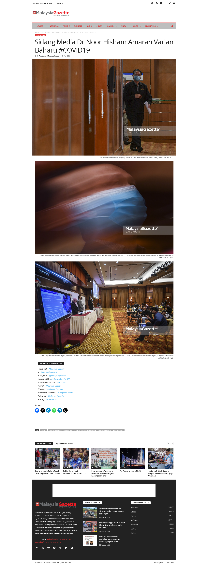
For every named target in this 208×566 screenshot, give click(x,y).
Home (37, 32)
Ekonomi (78, 26)
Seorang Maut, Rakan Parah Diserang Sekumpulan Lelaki (47, 472)
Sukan (99, 26)
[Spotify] (156, 3)
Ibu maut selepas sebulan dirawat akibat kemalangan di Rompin (111, 511)
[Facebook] (148, 3)
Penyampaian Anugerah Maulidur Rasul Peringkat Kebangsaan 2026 (102, 473)
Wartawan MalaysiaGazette (49, 56)
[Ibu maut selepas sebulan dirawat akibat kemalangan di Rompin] (90, 512)
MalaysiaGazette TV (60, 379)
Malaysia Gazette (57, 369)
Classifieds (150, 26)
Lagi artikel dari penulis (64, 443)
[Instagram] (152, 3)
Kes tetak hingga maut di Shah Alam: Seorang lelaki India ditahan (112, 525)
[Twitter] (169, 3)
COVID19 (43, 430)
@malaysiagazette (49, 372)
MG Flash (61, 382)
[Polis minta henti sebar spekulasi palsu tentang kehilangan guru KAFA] (90, 540)
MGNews (134, 520)
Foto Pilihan (45, 32)
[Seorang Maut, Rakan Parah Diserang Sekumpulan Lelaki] (47, 458)
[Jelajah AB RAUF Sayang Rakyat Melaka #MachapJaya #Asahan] (160, 458)
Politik (66, 26)
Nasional (54, 26)
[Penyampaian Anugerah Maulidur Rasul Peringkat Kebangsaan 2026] (104, 458)
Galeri (135, 26)
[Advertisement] (104, 422)
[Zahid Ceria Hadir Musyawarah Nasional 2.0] (76, 458)
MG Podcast (51, 399)
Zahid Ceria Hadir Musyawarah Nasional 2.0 (74, 472)
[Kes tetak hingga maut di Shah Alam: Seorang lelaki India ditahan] (90, 526)
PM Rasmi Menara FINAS (130, 471)
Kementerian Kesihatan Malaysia (60, 430)
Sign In (60, 3)
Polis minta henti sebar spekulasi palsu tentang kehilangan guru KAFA (109, 539)
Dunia (89, 26)
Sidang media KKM (104, 430)
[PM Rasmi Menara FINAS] (132, 458)
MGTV (123, 26)
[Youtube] (174, 3)
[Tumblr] (165, 3)
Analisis (110, 26)
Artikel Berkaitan (44, 443)
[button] (172, 26)
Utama (40, 26)
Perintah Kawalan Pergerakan (85, 430)
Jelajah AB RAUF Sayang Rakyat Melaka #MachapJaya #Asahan (160, 473)
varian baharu (118, 430)
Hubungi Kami (159, 563)
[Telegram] (161, 3)
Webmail (170, 563)
